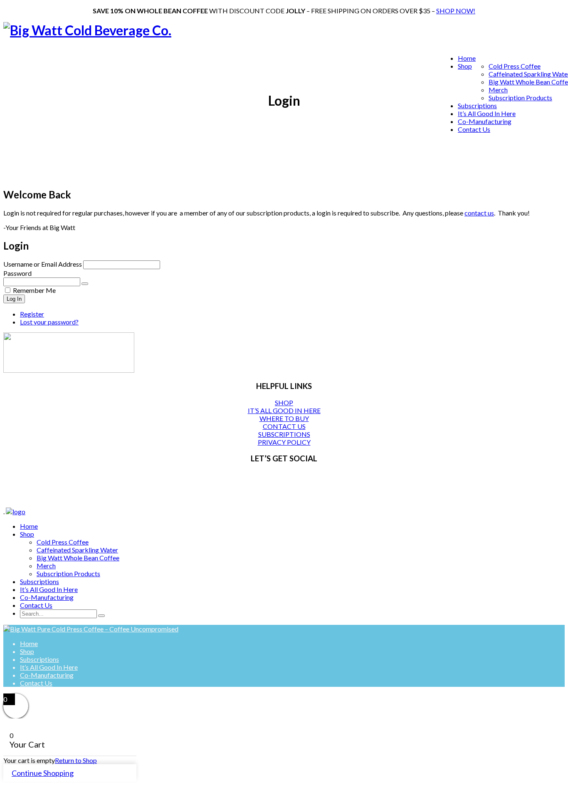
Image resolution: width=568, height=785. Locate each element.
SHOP (284, 402)
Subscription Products (520, 98)
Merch (498, 90)
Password (17, 273)
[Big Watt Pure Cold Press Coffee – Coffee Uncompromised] (90, 629)
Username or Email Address (42, 264)
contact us (479, 213)
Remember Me (34, 290)
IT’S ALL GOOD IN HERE (284, 410)
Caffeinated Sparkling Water (77, 550)
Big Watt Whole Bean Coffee (78, 558)
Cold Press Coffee (515, 66)
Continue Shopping (43, 773)
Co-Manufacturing (484, 121)
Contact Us (474, 129)
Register (32, 314)
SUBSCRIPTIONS (284, 434)
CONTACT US (284, 426)
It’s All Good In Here (487, 113)
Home (467, 58)
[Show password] (84, 283)
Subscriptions (477, 105)
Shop (465, 66)
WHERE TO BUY (284, 418)
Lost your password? (49, 322)
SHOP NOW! (455, 11)
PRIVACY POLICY (284, 442)
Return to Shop (76, 760)
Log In (14, 299)
